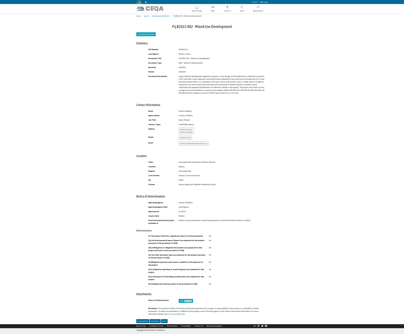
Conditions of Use (156, 326)
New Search (155, 321)
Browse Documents (214, 326)
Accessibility (186, 326)
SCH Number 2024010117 (161, 16)
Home (138, 16)
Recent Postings (197, 11)
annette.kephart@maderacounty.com (193, 143)
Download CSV (143, 321)
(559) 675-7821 (185, 138)
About (213, 11)
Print (164, 321)
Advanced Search (258, 11)
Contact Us (255, 2)
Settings (265, 2)
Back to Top (141, 326)
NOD (185, 301)
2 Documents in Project (146, 34)
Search (242, 11)
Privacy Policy (172, 326)
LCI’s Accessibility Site (176, 314)
